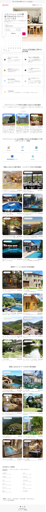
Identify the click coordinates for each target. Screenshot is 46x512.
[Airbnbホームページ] (5, 5)
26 (13, 48)
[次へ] (25, 111)
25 (11, 48)
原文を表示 (30, 1)
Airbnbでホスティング (37, 5)
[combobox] (15, 26)
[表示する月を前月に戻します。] (6, 33)
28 (18, 48)
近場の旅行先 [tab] (4, 469)
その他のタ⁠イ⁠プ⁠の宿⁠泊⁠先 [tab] (14, 469)
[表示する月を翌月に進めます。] (20, 33)
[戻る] (20, 111)
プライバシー (20, 510)
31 (8, 50)
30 (6, 50)
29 (20, 48)
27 (15, 48)
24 (8, 48)
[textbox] (9, 30)
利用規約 (25, 510)
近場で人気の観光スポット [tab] (25, 469)
